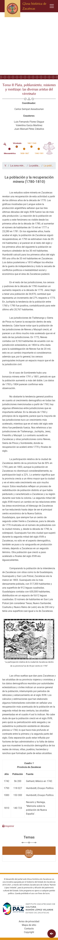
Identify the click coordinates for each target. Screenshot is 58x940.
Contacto (29, 928)
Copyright (29, 932)
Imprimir (9, 826)
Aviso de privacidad (29, 921)
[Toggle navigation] (52, 6)
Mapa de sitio (29, 925)
